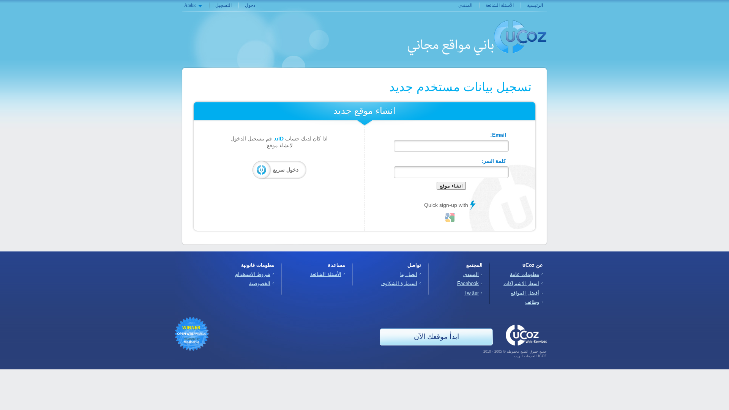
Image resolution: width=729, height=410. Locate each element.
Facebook (468, 283)
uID (279, 139)
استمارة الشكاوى (399, 283)
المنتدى (465, 5)
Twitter (471, 293)
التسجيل (223, 5)
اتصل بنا (408, 274)
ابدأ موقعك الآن (436, 337)
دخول (250, 5)
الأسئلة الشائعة (500, 5)
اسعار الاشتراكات (521, 283)
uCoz (520, 36)
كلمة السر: (493, 161)
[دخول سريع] (449, 217)
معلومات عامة (524, 274)
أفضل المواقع (525, 293)
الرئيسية (535, 5)
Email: (498, 135)
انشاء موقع (451, 186)
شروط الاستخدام (252, 274)
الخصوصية (259, 283)
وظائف (532, 302)
